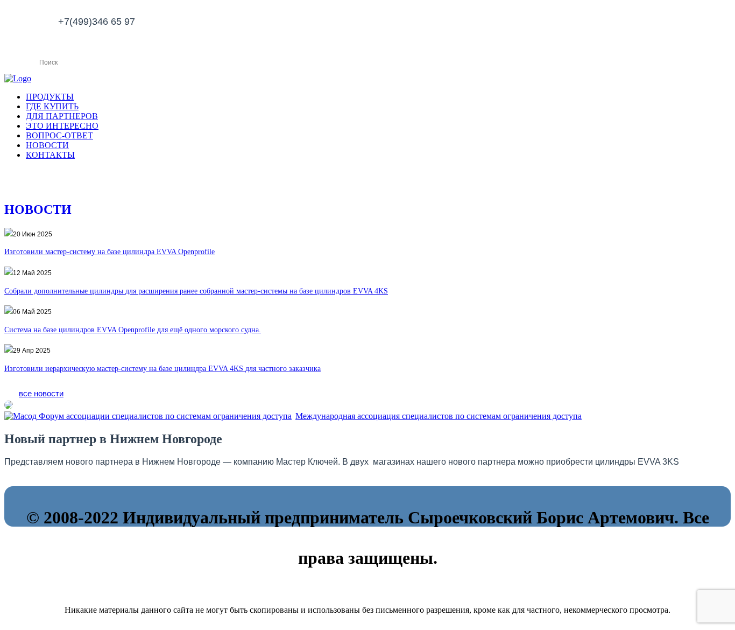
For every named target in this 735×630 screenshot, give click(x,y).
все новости (41, 393)
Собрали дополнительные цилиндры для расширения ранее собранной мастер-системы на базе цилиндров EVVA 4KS (196, 291)
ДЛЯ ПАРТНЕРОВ (62, 116)
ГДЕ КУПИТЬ (52, 106)
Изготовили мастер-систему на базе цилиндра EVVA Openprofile (109, 252)
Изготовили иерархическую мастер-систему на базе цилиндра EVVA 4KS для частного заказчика (162, 369)
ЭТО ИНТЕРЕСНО (62, 125)
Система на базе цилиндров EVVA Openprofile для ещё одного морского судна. (132, 330)
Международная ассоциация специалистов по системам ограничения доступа (438, 416)
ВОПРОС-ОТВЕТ (59, 135)
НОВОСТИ (47, 145)
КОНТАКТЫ (50, 154)
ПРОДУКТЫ (50, 96)
